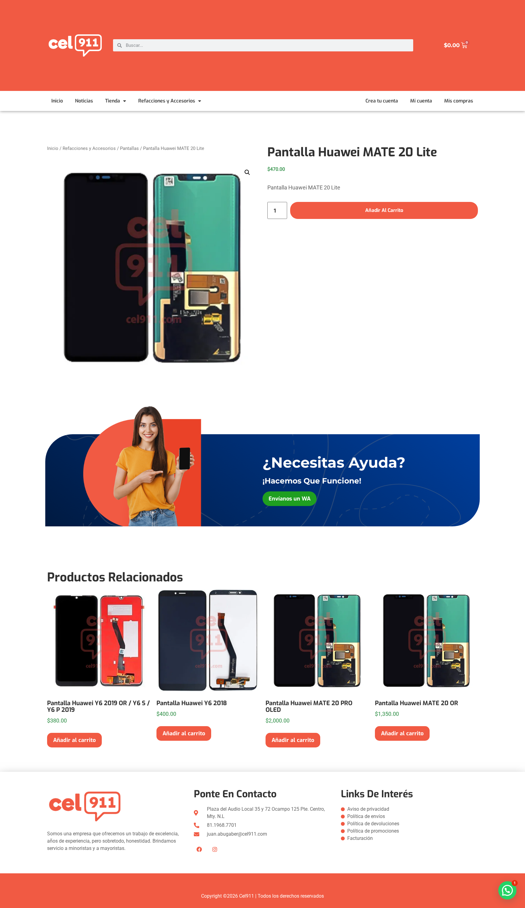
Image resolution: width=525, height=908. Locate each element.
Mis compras (458, 101)
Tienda (112, 101)
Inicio (57, 101)
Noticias (84, 101)
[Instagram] (214, 849)
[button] (247, 172)
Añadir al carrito (384, 210)
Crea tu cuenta (381, 101)
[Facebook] (199, 849)
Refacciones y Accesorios (166, 101)
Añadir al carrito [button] (74, 740)
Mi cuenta (421, 101)
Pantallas (129, 148)
